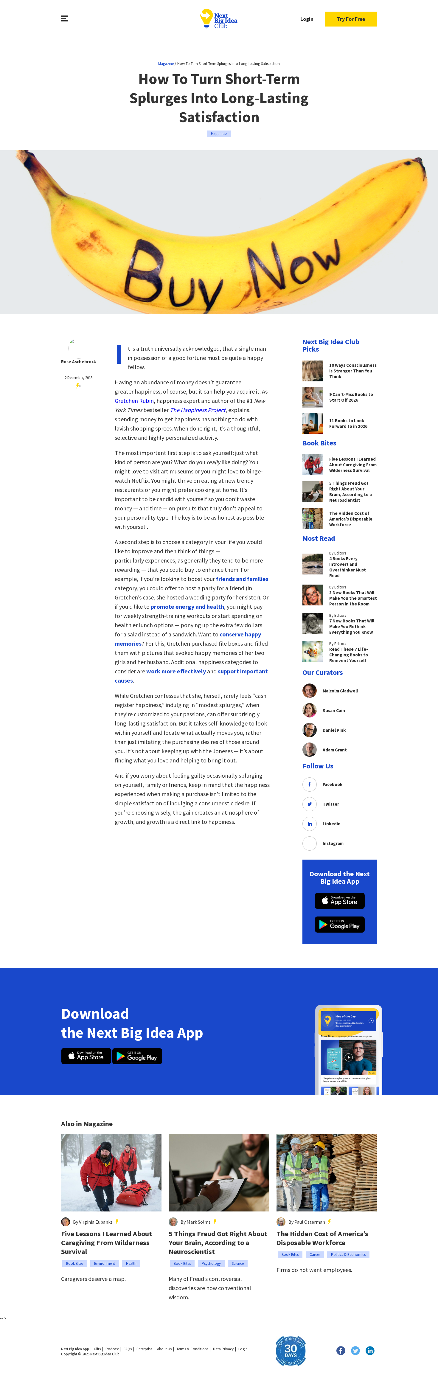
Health (131, 1263)
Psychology (211, 1263)
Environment (104, 1263)
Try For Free (351, 18)
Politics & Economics (348, 1254)
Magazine (166, 63)
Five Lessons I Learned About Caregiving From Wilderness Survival (106, 1242)
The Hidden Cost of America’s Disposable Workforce (322, 1238)
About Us (164, 1349)
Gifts (97, 1349)
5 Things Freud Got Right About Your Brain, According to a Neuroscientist (218, 1242)
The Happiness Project (198, 410)
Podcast (112, 1349)
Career (315, 1254)
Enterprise (144, 1349)
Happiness (219, 133)
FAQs (128, 1349)
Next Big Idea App (75, 1349)
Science (238, 1263)
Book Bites (74, 1263)
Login (306, 18)
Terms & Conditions (192, 1349)
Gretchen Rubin (134, 400)
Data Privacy (223, 1349)
